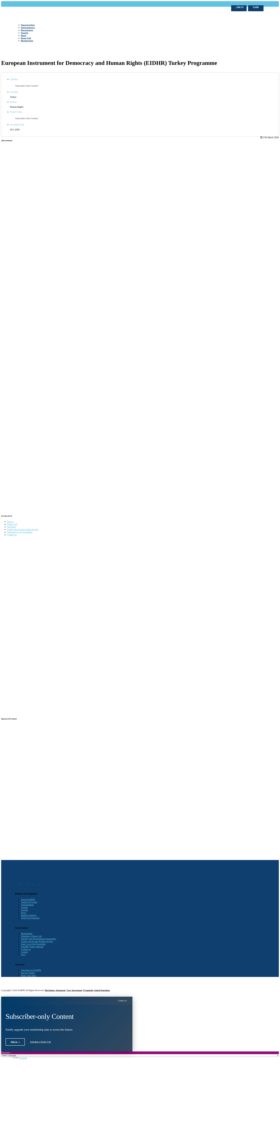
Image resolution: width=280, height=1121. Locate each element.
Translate (23, 1058)
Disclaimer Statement (55, 990)
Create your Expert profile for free (22, 529)
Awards (24, 910)
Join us (10, 521)
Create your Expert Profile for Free (37, 941)
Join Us (240, 7)
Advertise (11, 527)
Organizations (27, 905)
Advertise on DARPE (31, 970)
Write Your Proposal (30, 918)
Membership (26, 933)
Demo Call (12, 524)
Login (256, 7)
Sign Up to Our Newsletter (33, 944)
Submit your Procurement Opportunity (38, 939)
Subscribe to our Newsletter (20, 532)
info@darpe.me (47, 4)
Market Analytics (29, 915)
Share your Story (28, 975)
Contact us (12, 535)
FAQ (23, 954)
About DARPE (28, 899)
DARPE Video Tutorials (32, 946)
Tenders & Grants (29, 902)
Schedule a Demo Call (31, 936)
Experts (24, 907)
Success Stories (28, 973)
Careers (24, 952)
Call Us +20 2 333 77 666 (27, 4)
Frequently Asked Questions (96, 990)
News (23, 912)
